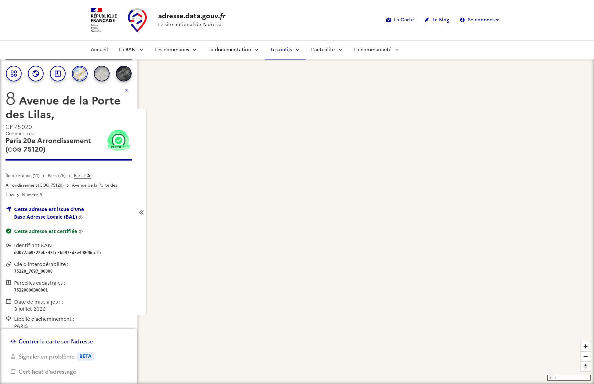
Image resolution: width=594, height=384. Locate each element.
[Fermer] (126, 90)
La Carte (404, 19)
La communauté (373, 49)
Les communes (172, 49)
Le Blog (440, 19)
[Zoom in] (586, 346)
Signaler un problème (55, 356)
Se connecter (483, 19)
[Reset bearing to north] (586, 366)
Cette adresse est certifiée (45, 231)
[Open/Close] (142, 212)
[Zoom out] (586, 356)
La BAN (127, 49)
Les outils (281, 49)
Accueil (99, 49)
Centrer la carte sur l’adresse (56, 341)
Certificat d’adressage (47, 371)
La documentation (229, 49)
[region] (297, 212)
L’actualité (323, 49)
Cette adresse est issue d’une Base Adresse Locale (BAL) (49, 213)
